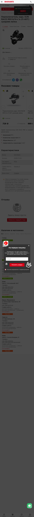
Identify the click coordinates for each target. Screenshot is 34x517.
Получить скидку (17, 264)
